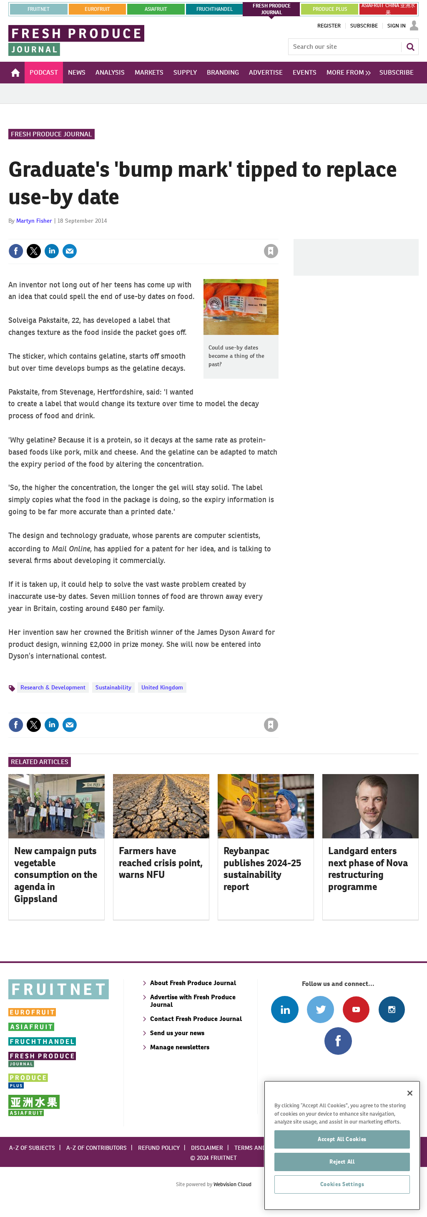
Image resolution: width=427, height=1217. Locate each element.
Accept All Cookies (342, 1139)
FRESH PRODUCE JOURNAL (272, 9)
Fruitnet (39, 9)
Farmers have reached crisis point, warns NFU (161, 863)
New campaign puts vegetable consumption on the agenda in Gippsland (55, 875)
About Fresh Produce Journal (193, 982)
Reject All (342, 1161)
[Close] (410, 1093)
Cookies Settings (342, 1184)
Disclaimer (207, 1148)
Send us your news (177, 1032)
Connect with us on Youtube (355, 1009)
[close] (278, 234)
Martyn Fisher (34, 220)
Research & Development (52, 687)
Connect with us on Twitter (320, 1009)
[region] (342, 1145)
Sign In (396, 26)
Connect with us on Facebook (338, 1040)
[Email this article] (69, 251)
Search (410, 46)
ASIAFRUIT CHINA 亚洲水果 (388, 9)
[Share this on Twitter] (33, 251)
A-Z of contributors (96, 1148)
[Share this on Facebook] (15, 251)
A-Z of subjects (32, 1148)
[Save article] (271, 251)
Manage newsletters (179, 1047)
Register (329, 26)
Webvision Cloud (232, 1184)
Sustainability (113, 687)
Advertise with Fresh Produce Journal (193, 1001)
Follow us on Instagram (391, 1009)
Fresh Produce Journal (51, 134)
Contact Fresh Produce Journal (196, 1018)
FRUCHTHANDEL (214, 9)
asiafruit (156, 9)
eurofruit (97, 9)
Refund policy (159, 1148)
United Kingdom (162, 687)
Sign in (172, 234)
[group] (347, 72)
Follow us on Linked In (284, 1009)
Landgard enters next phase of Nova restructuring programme (368, 869)
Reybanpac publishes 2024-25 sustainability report (262, 869)
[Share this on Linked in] (51, 251)
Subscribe (364, 26)
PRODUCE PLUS (330, 9)
